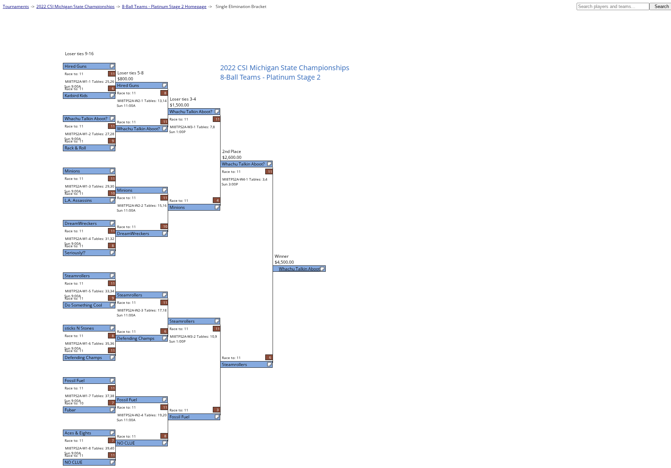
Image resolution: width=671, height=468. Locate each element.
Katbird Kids (76, 95)
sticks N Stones (79, 328)
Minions (72, 171)
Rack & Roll (75, 148)
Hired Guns (76, 66)
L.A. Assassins (78, 200)
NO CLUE (73, 462)
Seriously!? (75, 253)
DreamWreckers (81, 223)
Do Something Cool (83, 305)
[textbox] (613, 6)
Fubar (70, 410)
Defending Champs (83, 357)
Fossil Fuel (75, 380)
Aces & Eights (78, 433)
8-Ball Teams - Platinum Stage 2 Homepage (164, 6)
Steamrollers (77, 276)
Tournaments (16, 6)
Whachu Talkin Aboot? (86, 119)
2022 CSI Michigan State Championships (75, 6)
